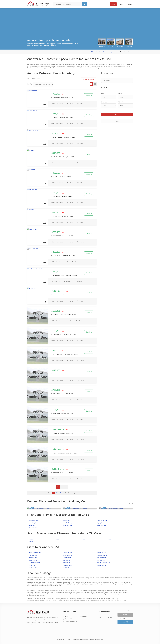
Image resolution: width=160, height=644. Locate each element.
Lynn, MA (100, 523)
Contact (129, 4)
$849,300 (56, 370)
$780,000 (56, 390)
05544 (31, 541)
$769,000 (56, 133)
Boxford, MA (33, 555)
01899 (83, 539)
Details (88, 95)
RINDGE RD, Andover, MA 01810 (63, 295)
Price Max (121, 102)
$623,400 (56, 331)
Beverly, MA (66, 567)
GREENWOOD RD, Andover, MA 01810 (65, 354)
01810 (31, 539)
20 (53, 493)
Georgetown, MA (102, 555)
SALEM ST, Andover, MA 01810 (63, 374)
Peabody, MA (67, 565)
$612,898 (56, 153)
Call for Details (58, 291)
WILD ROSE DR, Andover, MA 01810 (64, 137)
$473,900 (56, 114)
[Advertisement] (80, 25)
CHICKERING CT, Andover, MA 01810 (65, 334)
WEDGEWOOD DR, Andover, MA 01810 (65, 275)
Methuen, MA (101, 552)
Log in (125, 614)
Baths (120, 93)
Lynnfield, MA (67, 557)
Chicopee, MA (101, 525)
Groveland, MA (102, 557)
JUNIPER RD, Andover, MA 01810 (64, 236)
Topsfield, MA (33, 560)
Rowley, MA (32, 565)
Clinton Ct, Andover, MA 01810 (63, 117)
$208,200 (56, 252)
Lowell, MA (32, 525)
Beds (102, 93)
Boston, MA (66, 520)
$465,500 (56, 173)
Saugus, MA (32, 567)
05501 (109, 539)
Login (120, 4)
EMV (63, 94)
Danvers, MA (67, 560)
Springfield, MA (33, 520)
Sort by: (29, 84)
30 (57, 493)
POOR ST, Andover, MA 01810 (62, 176)
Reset (117, 121)
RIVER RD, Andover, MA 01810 (63, 216)
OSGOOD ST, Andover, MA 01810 (64, 473)
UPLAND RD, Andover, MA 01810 (64, 196)
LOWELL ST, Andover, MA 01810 (63, 157)
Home (113, 4)
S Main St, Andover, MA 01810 (63, 433)
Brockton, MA (33, 523)
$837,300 (55, 272)
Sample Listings (89, 79)
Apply (117, 114)
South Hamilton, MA (103, 562)
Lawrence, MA (67, 552)
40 (60, 493)
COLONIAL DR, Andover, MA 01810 (64, 255)
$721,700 (56, 193)
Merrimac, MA (101, 565)
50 (63, 493)
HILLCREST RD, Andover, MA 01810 (64, 315)
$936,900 (56, 94)
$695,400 (56, 410)
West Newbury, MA (35, 562)
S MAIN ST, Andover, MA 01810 (63, 413)
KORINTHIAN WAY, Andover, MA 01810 (65, 453)
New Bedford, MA (68, 523)
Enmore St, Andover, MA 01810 (63, 97)
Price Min (104, 102)
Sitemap (84, 616)
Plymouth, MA (67, 525)
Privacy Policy (69, 619)
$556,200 (56, 311)
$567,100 (56, 351)
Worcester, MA (102, 520)
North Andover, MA (35, 552)
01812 (57, 539)
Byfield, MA (101, 560)
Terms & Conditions (71, 621)
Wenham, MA (67, 562)
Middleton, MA (67, 555)
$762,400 (56, 232)
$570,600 (56, 212)
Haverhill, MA (33, 528)
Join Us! (125, 622)
